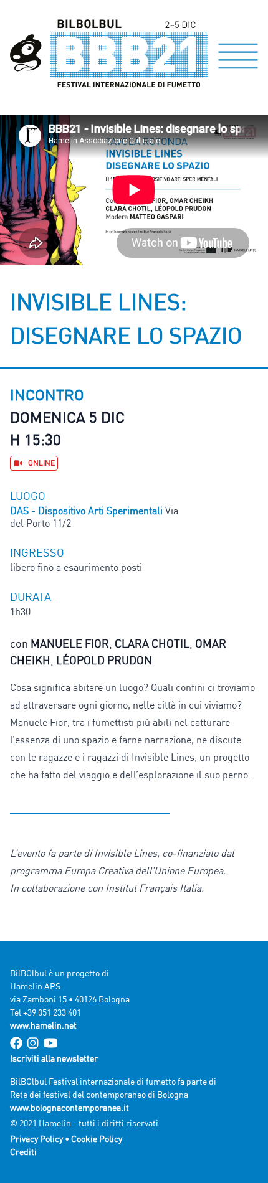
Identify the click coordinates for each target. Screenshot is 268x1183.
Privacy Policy (36, 1138)
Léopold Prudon (104, 660)
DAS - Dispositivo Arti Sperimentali (87, 510)
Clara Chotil (152, 643)
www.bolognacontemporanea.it (69, 1107)
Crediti (23, 1151)
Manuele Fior (70, 643)
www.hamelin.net (43, 1025)
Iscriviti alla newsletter (54, 1058)
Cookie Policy (96, 1138)
